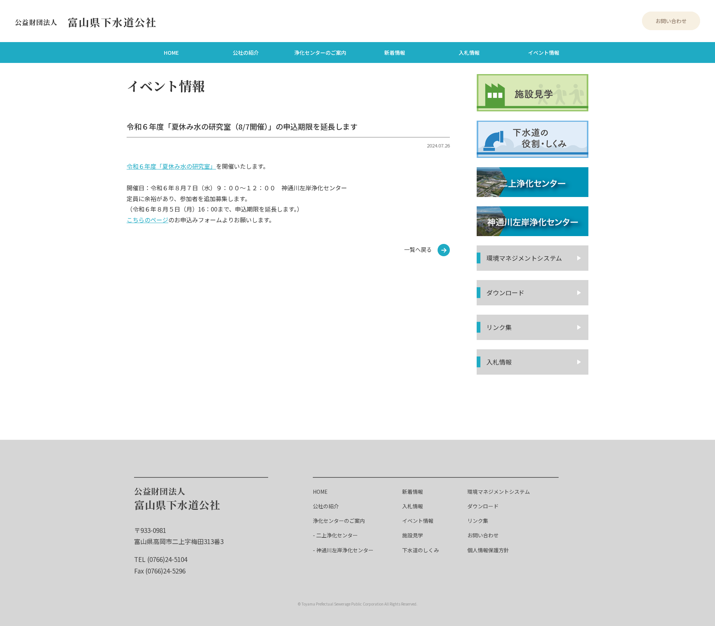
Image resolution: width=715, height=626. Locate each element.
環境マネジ (524, 258)
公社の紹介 (246, 52)
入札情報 (469, 52)
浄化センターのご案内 (320, 52)
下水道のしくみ (420, 550)
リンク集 (499, 327)
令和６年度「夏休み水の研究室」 (171, 166)
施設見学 (412, 535)
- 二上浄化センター (335, 535)
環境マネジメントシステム (498, 491)
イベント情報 (543, 52)
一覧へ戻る (418, 249)
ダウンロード (505, 292)
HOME (171, 52)
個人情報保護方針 (488, 550)
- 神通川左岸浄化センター (343, 550)
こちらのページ (147, 219)
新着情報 (394, 52)
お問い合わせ (671, 21)
